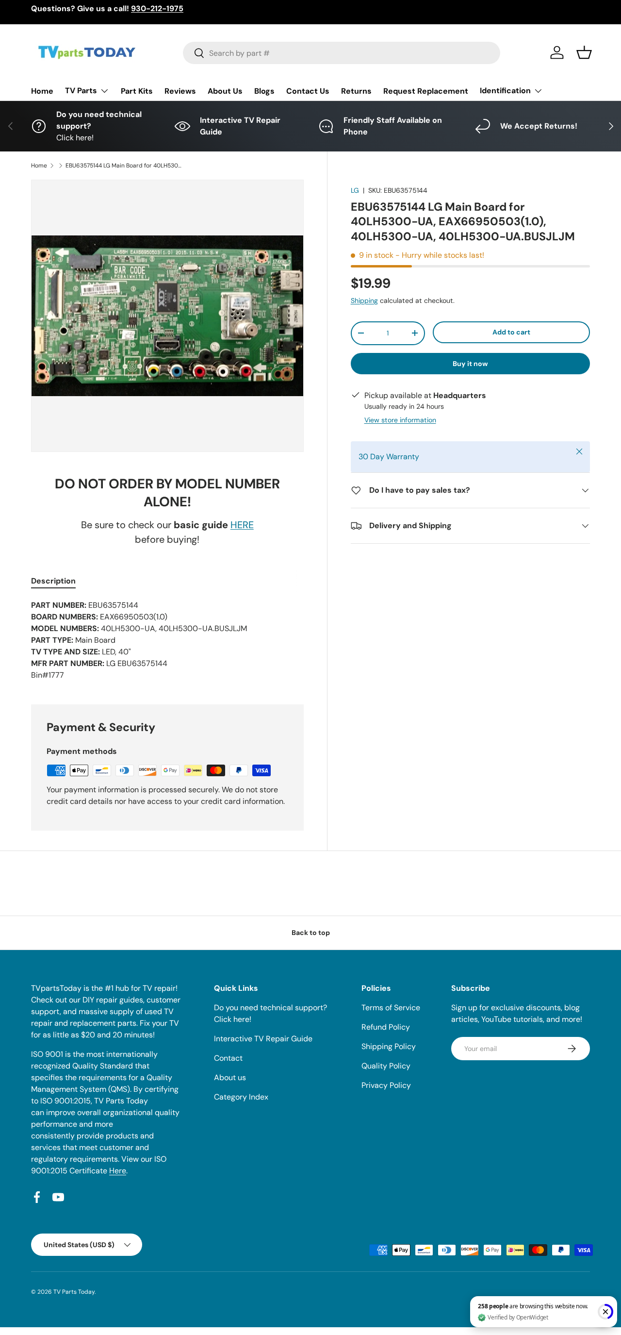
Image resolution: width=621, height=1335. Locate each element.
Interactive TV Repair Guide (263, 1039)
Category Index (241, 1097)
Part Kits (137, 91)
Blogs (264, 91)
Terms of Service (390, 1007)
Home (42, 91)
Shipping (364, 300)
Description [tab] (53, 581)
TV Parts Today (74, 1292)
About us (230, 1077)
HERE (242, 524)
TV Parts (81, 90)
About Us (225, 91)
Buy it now (470, 363)
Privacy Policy (386, 1085)
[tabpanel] (167, 640)
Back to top (311, 932)
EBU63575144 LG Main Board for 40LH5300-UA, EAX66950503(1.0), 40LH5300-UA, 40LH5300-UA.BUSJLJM (123, 165)
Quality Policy (385, 1066)
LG (355, 190)
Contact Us (307, 91)
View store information (400, 420)
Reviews (180, 91)
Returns (356, 91)
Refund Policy (385, 1027)
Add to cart (511, 332)
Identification (505, 90)
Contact (228, 1058)
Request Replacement (425, 91)
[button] (584, 52)
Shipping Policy (388, 1046)
